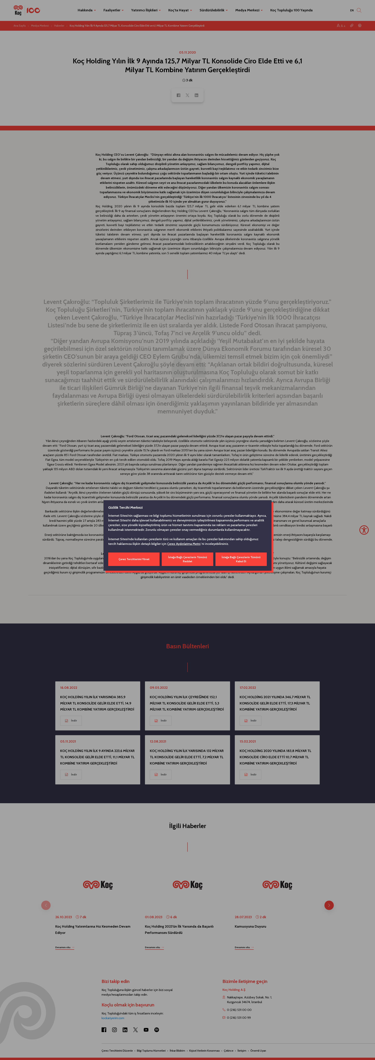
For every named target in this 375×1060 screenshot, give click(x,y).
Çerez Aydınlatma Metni (184, 544)
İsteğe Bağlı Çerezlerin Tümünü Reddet (187, 559)
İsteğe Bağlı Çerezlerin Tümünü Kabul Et (241, 559)
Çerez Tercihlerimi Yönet (134, 559)
